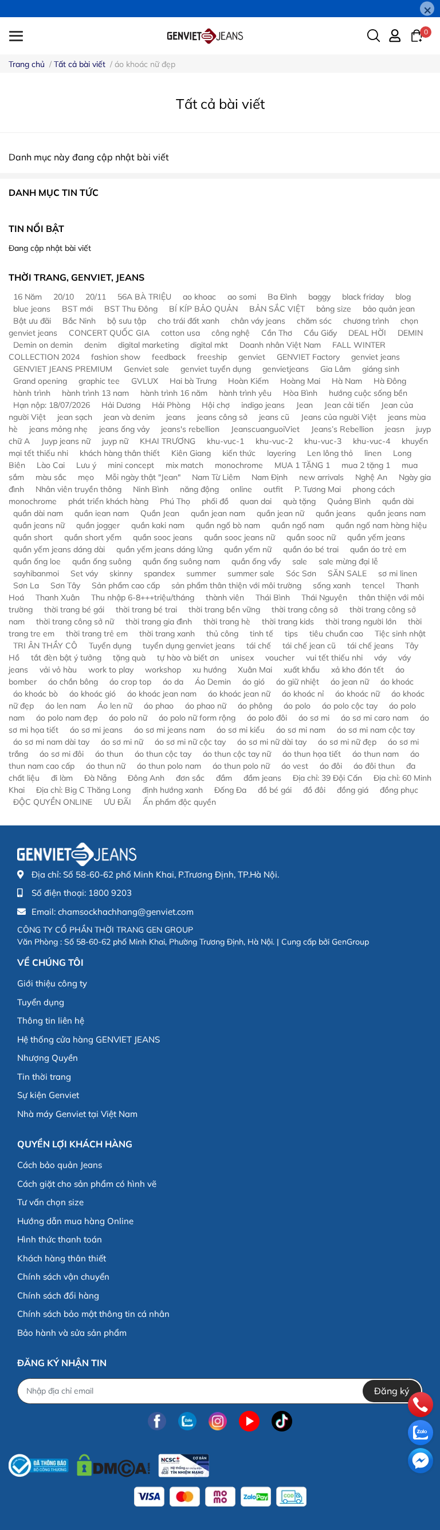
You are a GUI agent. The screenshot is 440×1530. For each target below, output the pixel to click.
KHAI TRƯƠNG (167, 441)
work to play (110, 669)
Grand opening (40, 381)
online (241, 489)
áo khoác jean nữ (239, 694)
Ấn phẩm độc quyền (179, 802)
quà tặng (299, 501)
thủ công (222, 633)
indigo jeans (263, 405)
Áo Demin (213, 681)
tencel (373, 585)
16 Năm (27, 297)
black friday (363, 297)
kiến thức (239, 453)
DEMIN (410, 333)
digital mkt (209, 345)
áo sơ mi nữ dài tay (272, 742)
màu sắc (51, 477)
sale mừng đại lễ (348, 561)
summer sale (250, 573)
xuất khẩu (302, 669)
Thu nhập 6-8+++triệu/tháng (142, 597)
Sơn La (26, 585)
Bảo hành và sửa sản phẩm (72, 1332)
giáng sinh (380, 369)
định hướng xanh (172, 790)
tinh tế (261, 633)
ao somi (241, 297)
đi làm (62, 778)
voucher (279, 657)
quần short (33, 537)
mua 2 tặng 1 (365, 465)
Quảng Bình (349, 501)
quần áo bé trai (311, 549)
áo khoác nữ (357, 694)
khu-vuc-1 (225, 441)
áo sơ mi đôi (62, 754)
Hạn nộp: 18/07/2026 (51, 405)
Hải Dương (120, 405)
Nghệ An (371, 477)
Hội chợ (216, 405)
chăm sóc (314, 321)
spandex (159, 573)
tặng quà (129, 657)
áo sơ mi (313, 718)
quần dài (398, 501)
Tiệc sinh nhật (400, 633)
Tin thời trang (44, 1076)
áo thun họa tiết (311, 754)
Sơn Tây (65, 585)
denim (95, 345)
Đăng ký (392, 1391)
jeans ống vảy (124, 429)
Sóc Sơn (301, 573)
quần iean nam (101, 513)
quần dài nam (38, 513)
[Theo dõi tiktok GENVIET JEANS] (282, 1421)
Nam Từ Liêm (216, 477)
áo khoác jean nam (162, 694)
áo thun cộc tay (163, 754)
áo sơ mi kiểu (241, 730)
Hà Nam (347, 381)
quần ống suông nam (181, 561)
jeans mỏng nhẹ (58, 429)
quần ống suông (101, 561)
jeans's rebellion (190, 429)
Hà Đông (390, 381)
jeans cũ (274, 417)
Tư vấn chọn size (50, 1202)
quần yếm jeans (376, 537)
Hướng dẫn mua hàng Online (75, 1221)
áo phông (255, 706)
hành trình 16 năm (173, 393)
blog (403, 297)
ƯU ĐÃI (117, 802)
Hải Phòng (171, 405)
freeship (212, 357)
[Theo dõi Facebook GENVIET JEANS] (157, 1421)
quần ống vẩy (256, 561)
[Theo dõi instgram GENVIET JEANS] (218, 1421)
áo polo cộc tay (350, 706)
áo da (173, 681)
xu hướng (209, 669)
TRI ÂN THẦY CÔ (45, 645)
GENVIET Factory (308, 357)
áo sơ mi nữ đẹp (347, 742)
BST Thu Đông (131, 309)
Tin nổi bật (36, 228)
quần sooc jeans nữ (239, 537)
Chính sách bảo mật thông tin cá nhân (93, 1313)
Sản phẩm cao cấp (126, 585)
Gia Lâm (335, 369)
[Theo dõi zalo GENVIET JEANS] (187, 1421)
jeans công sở (222, 417)
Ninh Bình (150, 489)
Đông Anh (146, 778)
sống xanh (332, 585)
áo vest (294, 766)
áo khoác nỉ (303, 694)
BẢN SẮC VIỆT (277, 309)
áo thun (109, 754)
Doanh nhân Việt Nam (280, 345)
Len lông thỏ (330, 453)
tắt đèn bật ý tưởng (66, 657)
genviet (251, 357)
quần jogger (98, 525)
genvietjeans (285, 369)
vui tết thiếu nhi (334, 657)
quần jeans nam (396, 513)
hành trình (31, 393)
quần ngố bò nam (228, 525)
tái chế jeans (370, 645)
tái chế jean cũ (309, 645)
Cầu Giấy (320, 333)
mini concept (131, 465)
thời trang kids (288, 621)
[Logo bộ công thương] (109, 1462)
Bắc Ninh (79, 321)
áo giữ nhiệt (297, 681)
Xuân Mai (255, 669)
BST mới (77, 309)
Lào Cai (51, 465)
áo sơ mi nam (300, 730)
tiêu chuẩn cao (336, 633)
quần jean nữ (280, 513)
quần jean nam (218, 513)
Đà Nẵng (100, 778)
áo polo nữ (128, 718)
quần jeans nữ (39, 525)
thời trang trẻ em (97, 633)
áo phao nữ (205, 706)
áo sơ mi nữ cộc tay (190, 742)
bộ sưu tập (126, 321)
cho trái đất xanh (188, 321)
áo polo (297, 706)
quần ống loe (37, 561)
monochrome (239, 465)
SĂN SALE (347, 573)
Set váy (84, 573)
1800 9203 (110, 892)
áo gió (253, 681)
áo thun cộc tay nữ (237, 754)
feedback (169, 357)
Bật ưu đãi (32, 321)
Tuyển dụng (110, 645)
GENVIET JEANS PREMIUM (62, 369)
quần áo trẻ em (378, 549)
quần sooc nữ (311, 537)
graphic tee (99, 381)
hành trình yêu (245, 393)
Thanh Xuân (58, 597)
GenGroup (350, 942)
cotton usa (180, 333)
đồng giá (352, 790)
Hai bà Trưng (193, 381)
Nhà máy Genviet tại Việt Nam (77, 1113)
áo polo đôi (267, 718)
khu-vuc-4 (371, 441)
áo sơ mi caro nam (374, 718)
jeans (176, 417)
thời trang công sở (305, 609)
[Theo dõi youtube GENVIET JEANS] (249, 1421)
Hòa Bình (300, 393)
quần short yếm (92, 537)
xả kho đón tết (357, 669)
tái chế (258, 645)
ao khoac (199, 297)
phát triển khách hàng (108, 501)
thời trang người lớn (360, 621)
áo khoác (397, 681)
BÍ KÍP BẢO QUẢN (203, 309)
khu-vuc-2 (274, 441)
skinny (120, 573)
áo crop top (130, 681)
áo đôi (331, 766)
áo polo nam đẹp (66, 718)
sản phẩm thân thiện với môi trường (236, 585)
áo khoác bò (35, 694)
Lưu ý (86, 465)
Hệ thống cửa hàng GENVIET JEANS (88, 1039)
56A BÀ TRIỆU (144, 297)
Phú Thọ (175, 501)
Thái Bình (273, 597)
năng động (199, 489)
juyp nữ (115, 441)
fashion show (115, 357)
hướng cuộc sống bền (368, 393)
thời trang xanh (167, 633)
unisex (242, 657)
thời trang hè (226, 621)
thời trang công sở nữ (75, 621)
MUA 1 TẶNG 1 (302, 465)
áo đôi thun (374, 766)
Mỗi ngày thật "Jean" (142, 477)
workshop (163, 669)
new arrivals (321, 477)
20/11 (95, 297)
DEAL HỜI (367, 333)
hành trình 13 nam (95, 393)
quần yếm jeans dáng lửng (164, 549)
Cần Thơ (276, 333)
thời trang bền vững (224, 609)
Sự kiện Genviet (48, 1095)
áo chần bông (73, 681)
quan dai (256, 501)
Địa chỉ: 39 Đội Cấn (327, 778)
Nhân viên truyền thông (78, 489)
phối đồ (215, 501)
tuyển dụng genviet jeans (189, 645)
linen (373, 453)
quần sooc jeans (162, 537)
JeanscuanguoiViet (265, 429)
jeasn (394, 429)
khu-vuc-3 (322, 441)
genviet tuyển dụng (215, 369)
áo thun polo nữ (241, 766)
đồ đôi (314, 790)
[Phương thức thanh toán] (220, 1496)
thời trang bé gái (74, 609)
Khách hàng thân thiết (61, 1258)
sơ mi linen (397, 573)
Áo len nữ (114, 706)
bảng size (333, 309)
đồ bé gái (275, 790)
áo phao (159, 706)
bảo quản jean (389, 309)
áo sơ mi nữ (122, 742)
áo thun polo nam (169, 766)
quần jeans (336, 513)
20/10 (63, 297)
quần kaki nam (157, 525)
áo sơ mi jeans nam (169, 730)
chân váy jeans (258, 321)
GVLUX (144, 381)
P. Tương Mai (317, 489)
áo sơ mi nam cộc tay (376, 730)
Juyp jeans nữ (66, 441)
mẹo (86, 477)
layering (281, 453)
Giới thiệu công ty (52, 983)
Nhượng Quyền (47, 1057)
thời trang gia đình (158, 621)
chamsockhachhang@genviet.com (126, 911)
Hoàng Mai (300, 381)
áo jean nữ (350, 681)
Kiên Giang (191, 453)
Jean (304, 405)
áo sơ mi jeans (96, 730)
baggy (319, 297)
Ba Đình (282, 297)
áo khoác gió (92, 694)
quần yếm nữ (248, 549)
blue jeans (31, 309)
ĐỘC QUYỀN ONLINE (52, 802)
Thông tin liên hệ (50, 1020)
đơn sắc (190, 778)
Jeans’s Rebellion (342, 429)
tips (291, 633)
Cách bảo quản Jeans (59, 1164)
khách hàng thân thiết (120, 453)
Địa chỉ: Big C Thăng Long (83, 790)
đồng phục (399, 790)
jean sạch (74, 417)
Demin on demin (43, 345)
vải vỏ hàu (58, 669)
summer (201, 573)
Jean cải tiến (347, 405)
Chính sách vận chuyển (63, 1276)
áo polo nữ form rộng (197, 718)
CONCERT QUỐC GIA (109, 333)
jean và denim (129, 417)
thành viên (225, 597)
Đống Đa (230, 790)
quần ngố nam (298, 525)
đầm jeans (262, 778)
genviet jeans (375, 357)
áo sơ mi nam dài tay (51, 742)
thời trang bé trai (146, 609)
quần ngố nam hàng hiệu (381, 525)
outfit (273, 489)
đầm (224, 778)
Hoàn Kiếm (248, 381)
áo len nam (65, 706)
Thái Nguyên (324, 597)
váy (380, 657)
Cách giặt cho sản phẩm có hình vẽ (86, 1183)
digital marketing (148, 345)
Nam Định (270, 477)
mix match (184, 465)
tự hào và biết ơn (188, 657)
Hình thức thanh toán (59, 1239)
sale (299, 561)
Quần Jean (159, 513)
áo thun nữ (105, 766)
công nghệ (230, 333)
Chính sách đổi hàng (58, 1295)
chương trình (366, 321)
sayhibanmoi (36, 573)
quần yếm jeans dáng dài (59, 549)
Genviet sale (146, 369)
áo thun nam (375, 754)
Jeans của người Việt (338, 417)
